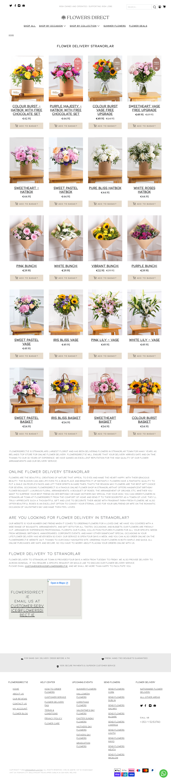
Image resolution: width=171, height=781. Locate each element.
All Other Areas (150, 697)
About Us (18, 693)
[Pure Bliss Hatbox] (105, 160)
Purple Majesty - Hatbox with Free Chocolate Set (66, 110)
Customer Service (55, 697)
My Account (20, 708)
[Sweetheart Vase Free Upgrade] (144, 78)
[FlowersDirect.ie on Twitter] (11, 6)
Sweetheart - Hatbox (26, 190)
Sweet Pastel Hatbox (66, 190)
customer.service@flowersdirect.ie (46, 566)
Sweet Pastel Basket (26, 419)
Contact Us (20, 703)
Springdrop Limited (34, 770)
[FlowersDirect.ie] (85, 17)
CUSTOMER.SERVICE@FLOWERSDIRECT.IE (27, 610)
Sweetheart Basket (105, 419)
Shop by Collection (83, 25)
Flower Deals (138, 25)
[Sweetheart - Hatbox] (27, 160)
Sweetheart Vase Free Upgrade (144, 108)
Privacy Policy (53, 718)
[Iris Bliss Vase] (66, 312)
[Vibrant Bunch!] (105, 238)
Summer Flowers (115, 25)
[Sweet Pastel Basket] (27, 390)
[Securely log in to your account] (159, 6)
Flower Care (52, 723)
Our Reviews (20, 698)
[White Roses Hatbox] (144, 160)
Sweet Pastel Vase (26, 341)
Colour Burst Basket (144, 419)
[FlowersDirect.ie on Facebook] (16, 6)
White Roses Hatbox (144, 190)
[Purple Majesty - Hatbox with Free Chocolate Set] (66, 78)
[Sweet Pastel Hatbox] (66, 160)
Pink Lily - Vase (105, 340)
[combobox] (139, 6)
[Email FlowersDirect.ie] (24, 6)
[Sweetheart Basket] (105, 390)
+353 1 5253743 (150, 721)
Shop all (30, 25)
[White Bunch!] (66, 238)
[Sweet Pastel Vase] (27, 312)
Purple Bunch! (144, 266)
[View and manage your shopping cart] (165, 6)
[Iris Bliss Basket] (66, 390)
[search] (154, 6)
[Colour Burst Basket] (144, 390)
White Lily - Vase (144, 340)
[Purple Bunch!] (144, 238)
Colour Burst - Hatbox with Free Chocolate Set (26, 110)
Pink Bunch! (26, 266)
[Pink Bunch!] (27, 238)
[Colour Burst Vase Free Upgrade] (105, 78)
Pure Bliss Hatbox (105, 188)
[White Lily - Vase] (144, 312)
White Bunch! (65, 266)
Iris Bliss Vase (65, 340)
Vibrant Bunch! (105, 266)
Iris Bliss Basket (66, 418)
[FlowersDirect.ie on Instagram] (20, 6)
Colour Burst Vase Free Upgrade (105, 110)
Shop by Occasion (51, 25)
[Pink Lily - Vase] (105, 312)
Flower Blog (20, 713)
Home (11, 35)
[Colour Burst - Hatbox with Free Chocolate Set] (27, 78)
